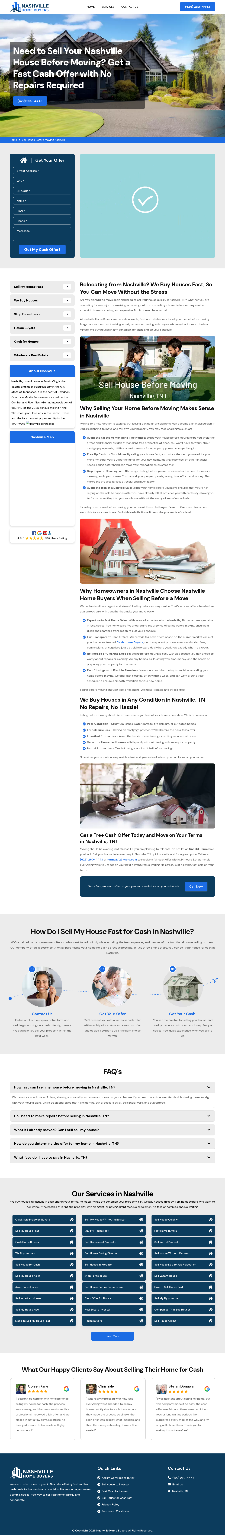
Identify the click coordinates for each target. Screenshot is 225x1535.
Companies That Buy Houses (172, 1309)
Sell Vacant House (165, 1276)
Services (108, 7)
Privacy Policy (110, 1504)
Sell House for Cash (27, 1264)
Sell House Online (165, 1321)
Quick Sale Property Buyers (32, 1219)
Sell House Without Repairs (171, 1253)
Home (91, 7)
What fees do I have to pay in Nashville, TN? (51, 1157)
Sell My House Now (27, 1309)
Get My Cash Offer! (42, 249)
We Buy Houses (25, 1253)
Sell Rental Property (167, 1242)
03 (173, 969)
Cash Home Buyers (27, 1242)
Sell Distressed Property (100, 1242)
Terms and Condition (115, 1511)
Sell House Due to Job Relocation (175, 1264)
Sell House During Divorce (101, 1253)
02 (102, 969)
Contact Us (129, 7)
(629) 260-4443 (197, 7)
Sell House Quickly (166, 1219)
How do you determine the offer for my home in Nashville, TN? (66, 1143)
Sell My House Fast (27, 1231)
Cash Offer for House (98, 1298)
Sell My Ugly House (166, 1298)
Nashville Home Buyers (111, 1530)
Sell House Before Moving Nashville (44, 140)
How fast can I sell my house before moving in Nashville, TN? (64, 1087)
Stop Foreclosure (96, 1276)
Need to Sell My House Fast (32, 1321)
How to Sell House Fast (168, 1287)
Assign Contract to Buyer (118, 1478)
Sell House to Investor (116, 1484)
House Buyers (93, 1321)
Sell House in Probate (98, 1264)
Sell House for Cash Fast (117, 1498)
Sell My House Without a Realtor (105, 1219)
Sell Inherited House (28, 1298)
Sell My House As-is (27, 1276)
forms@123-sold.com (122, 859)
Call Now (196, 886)
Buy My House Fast (97, 1231)
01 (32, 969)
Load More (113, 1336)
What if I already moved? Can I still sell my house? (56, 1130)
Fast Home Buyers (165, 1231)
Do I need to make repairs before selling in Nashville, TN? (61, 1116)
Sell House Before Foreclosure (104, 1287)
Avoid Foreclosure (26, 1287)
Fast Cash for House (115, 1491)
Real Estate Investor (97, 1309)
